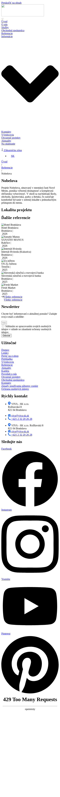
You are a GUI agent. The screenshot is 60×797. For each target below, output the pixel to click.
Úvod (4, 161)
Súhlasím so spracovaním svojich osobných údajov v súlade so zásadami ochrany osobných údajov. (26, 329)
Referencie (7, 167)
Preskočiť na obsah (11, 2)
